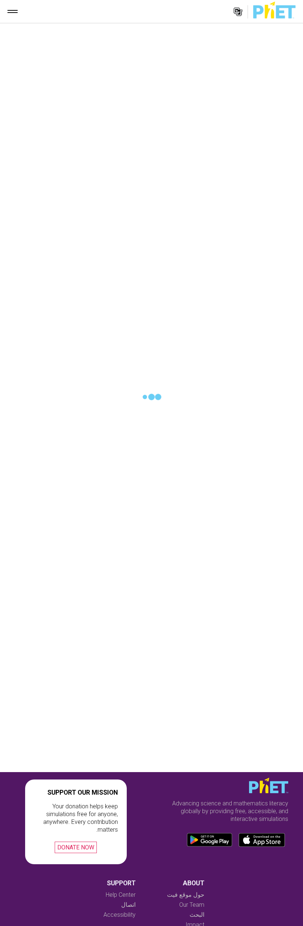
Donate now (75, 847)
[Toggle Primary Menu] (12, 11)
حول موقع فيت (185, 894)
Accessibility (119, 914)
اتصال (128, 904)
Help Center (121, 894)
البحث (197, 914)
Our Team (191, 904)
